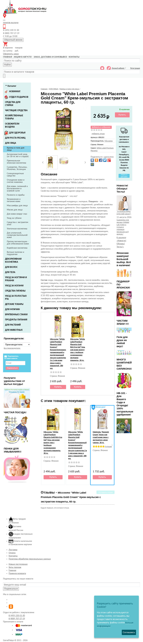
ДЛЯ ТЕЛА (10, 272)
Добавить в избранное (101, 127)
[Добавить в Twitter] (105, 160)
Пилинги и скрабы (16, 195)
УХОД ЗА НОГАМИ (14, 286)
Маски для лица (14, 210)
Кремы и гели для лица (15, 149)
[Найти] (4, 76)
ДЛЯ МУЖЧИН (12, 309)
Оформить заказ (11, 54)
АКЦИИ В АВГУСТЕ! (23, 57)
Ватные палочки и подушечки (15, 253)
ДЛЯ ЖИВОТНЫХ (13, 330)
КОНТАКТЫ (74, 57)
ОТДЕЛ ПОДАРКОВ (18, 97)
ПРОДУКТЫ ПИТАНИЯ (16, 320)
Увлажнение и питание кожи (14, 200)
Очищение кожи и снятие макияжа (15, 181)
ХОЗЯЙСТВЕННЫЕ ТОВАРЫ (14, 117)
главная (7, 57)
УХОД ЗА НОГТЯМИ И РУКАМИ (16, 279)
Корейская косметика (17, 248)
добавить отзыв (98, 134)
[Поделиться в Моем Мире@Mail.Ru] (92, 164)
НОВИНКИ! (15, 91)
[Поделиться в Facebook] (100, 160)
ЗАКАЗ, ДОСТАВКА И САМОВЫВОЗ (50, 57)
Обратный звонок (13, 40)
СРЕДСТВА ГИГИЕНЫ (15, 291)
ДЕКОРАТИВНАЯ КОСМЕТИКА (13, 260)
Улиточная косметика (17, 229)
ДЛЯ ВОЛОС (11, 267)
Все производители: (12, 348)
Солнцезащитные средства (15, 174)
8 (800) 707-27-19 (17, 619)
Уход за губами (14, 218)
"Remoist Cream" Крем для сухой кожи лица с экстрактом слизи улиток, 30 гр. (101, 437)
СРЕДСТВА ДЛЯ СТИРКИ (12, 104)
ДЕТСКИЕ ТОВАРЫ (14, 304)
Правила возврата (17, 573)
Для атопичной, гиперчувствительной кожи (17, 235)
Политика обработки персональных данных (30, 559)
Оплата (12, 553)
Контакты (13, 556)
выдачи (10, 23)
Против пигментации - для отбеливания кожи (18, 242)
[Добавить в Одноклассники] (96, 160)
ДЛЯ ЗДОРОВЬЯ (17, 133)
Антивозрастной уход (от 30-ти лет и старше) (18, 155)
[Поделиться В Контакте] (92, 160)
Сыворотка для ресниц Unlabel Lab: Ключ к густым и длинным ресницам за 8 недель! (123, 227)
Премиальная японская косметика (16, 162)
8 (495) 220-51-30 (17, 616)
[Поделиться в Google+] (109, 160)
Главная (12, 570)
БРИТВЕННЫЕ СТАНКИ (16, 314)
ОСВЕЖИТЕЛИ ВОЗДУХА (12, 125)
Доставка (13, 550)
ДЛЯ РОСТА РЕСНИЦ (15, 138)
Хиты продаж (15, 567)
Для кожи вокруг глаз (17, 214)
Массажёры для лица (17, 206)
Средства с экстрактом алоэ (17, 223)
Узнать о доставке (124, 176)
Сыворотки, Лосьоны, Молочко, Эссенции (17, 168)
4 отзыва (108, 447)
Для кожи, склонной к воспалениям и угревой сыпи (17, 188)
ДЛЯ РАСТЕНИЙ (13, 325)
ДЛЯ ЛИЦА (10, 143)
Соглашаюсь (129, 632)
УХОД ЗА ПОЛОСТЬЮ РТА (16, 297)
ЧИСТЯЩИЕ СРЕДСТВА (16, 110)
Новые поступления (18, 564)
